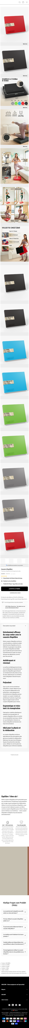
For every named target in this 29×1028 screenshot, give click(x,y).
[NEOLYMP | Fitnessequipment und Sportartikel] (5, 2)
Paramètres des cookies (19, 1015)
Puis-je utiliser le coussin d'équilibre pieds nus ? (14, 919)
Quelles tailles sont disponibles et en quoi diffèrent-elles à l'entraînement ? (14, 943)
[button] (4, 576)
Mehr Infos (25, 43)
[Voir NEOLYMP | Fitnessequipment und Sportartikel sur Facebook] (16, 1005)
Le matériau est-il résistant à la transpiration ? (14, 935)
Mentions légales (5, 1012)
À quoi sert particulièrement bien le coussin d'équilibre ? (14, 927)
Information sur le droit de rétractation (17, 1014)
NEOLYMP (3, 994)
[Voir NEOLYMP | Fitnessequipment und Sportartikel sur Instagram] (9, 1005)
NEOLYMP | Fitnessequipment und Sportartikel (12, 984)
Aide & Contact (4, 999)
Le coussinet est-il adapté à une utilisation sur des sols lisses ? (14, 912)
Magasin (3, 989)
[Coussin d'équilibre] (3, 561)
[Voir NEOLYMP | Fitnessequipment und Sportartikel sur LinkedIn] (13, 1005)
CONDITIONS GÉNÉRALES (15, 1012)
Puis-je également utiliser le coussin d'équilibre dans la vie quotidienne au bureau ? (14, 952)
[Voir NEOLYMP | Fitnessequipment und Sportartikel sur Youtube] (20, 1005)
